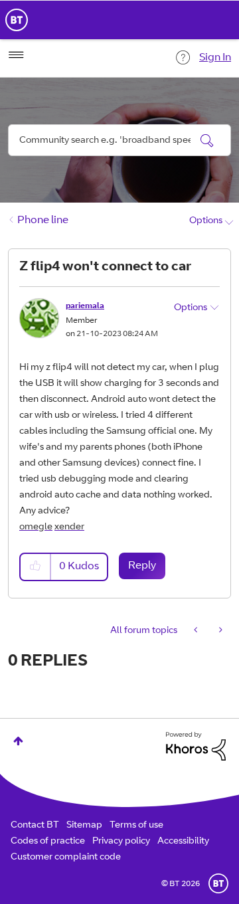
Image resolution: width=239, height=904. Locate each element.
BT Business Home (16, 20)
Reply (142, 566)
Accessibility (183, 841)
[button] (36, 567)
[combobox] (119, 140)
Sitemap (84, 825)
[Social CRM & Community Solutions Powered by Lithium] (196, 746)
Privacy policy (121, 841)
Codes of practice (48, 841)
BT (218, 883)
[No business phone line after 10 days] (219, 631)
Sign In (215, 57)
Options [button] (205, 221)
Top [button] (18, 741)
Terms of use (136, 825)
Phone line (42, 220)
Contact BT (35, 825)
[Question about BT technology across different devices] (196, 631)
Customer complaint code (66, 857)
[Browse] (16, 55)
